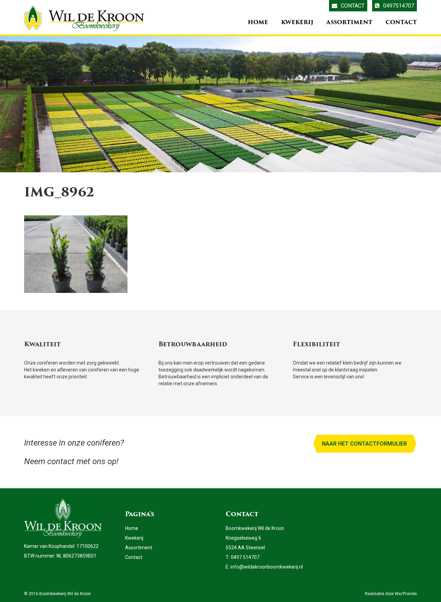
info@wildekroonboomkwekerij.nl (266, 567)
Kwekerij (297, 22)
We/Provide (406, 593)
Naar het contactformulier (364, 443)
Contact (353, 5)
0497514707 (398, 5)
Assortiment (349, 22)
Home (258, 22)
